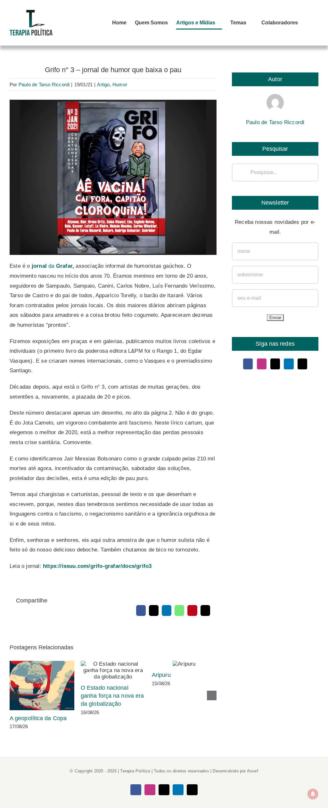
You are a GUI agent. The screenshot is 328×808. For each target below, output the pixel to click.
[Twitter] (275, 363)
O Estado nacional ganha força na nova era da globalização (113, 670)
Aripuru (184, 664)
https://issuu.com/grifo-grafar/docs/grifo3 (97, 566)
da (52, 266)
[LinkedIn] (288, 363)
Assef (252, 771)
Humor (119, 84)
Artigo (103, 84)
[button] (308, 23)
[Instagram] (261, 363)
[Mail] (302, 363)
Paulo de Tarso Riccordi (44, 84)
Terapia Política (135, 771)
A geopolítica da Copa (42, 685)
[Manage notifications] (313, 794)
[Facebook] (248, 363)
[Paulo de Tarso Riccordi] (275, 99)
